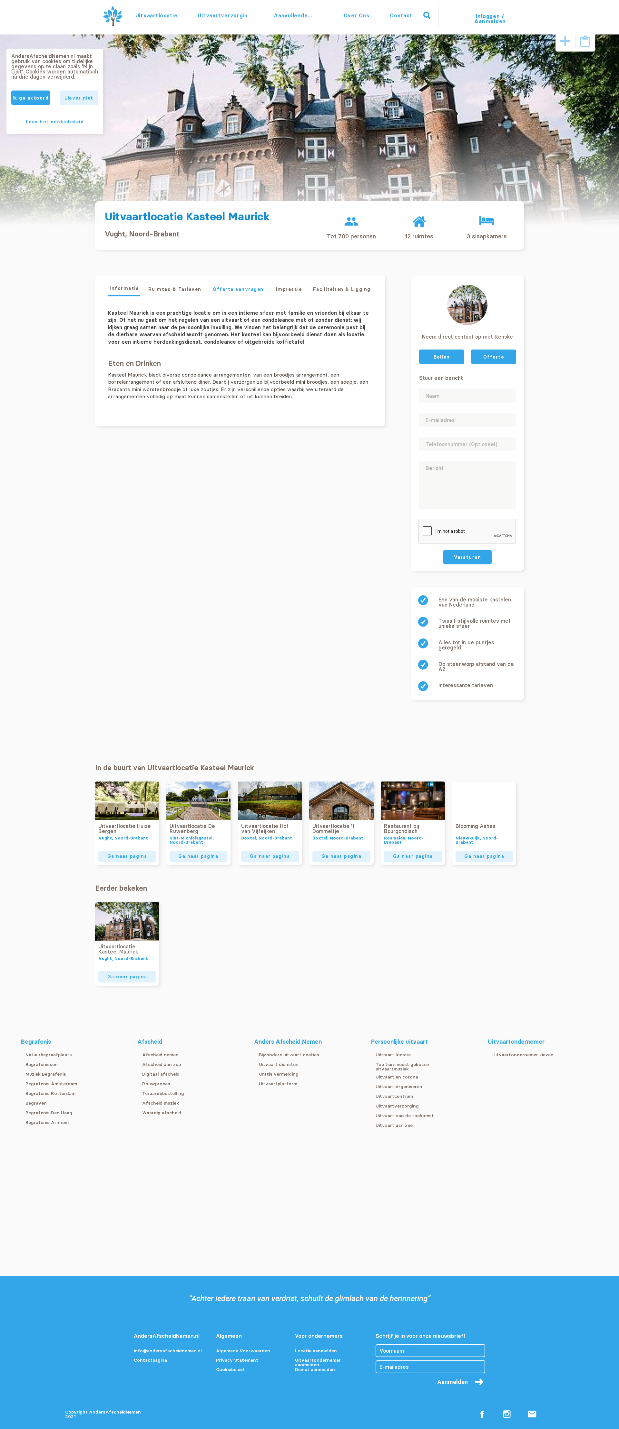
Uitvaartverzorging (223, 15)
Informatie (124, 288)
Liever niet (78, 98)
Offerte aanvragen (238, 289)
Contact (401, 15)
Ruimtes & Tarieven (174, 289)
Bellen (442, 357)
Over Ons (356, 15)
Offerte (493, 357)
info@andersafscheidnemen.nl (167, 1351)
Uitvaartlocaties (156, 15)
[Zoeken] (427, 15)
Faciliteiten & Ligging (342, 289)
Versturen (467, 557)
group (351, 221)
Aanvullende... (294, 15)
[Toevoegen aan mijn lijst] (565, 41)
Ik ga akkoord (31, 98)
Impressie (289, 289)
